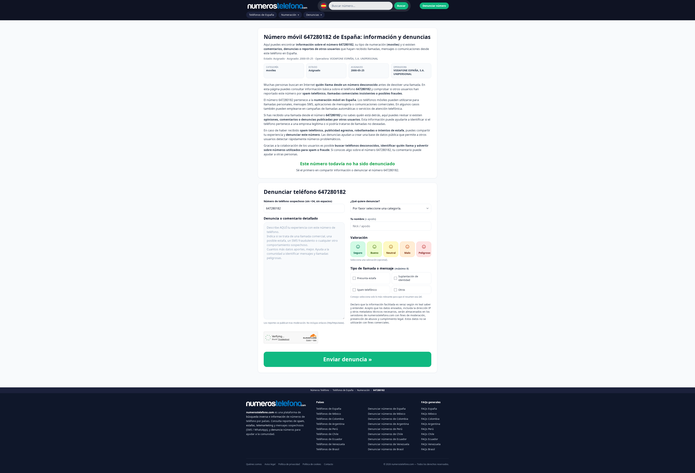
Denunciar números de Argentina (388, 424)
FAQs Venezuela (431, 444)
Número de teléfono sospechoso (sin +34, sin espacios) (298, 201)
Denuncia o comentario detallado (291, 218)
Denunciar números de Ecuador (387, 439)
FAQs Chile (427, 434)
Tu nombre (363, 219)
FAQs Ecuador (429, 439)
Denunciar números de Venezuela (388, 444)
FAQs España (429, 408)
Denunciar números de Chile (385, 434)
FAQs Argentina (430, 424)
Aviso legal (270, 464)
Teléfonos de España (261, 14)
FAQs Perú (427, 429)
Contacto (328, 464)
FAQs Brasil (428, 449)
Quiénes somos (254, 464)
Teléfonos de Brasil (327, 449)
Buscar (401, 5)
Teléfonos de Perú (327, 429)
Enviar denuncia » (347, 359)
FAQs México (429, 413)
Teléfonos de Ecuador (329, 439)
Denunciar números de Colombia (388, 419)
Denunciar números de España (387, 408)
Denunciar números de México (386, 413)
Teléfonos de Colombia (330, 419)
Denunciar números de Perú (385, 429)
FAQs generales (431, 402)
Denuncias (314, 14)
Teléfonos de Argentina (330, 424)
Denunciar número (434, 5)
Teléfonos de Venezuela (330, 444)
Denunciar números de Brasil (386, 449)
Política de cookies (312, 464)
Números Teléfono (319, 390)
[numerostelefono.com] (277, 5)
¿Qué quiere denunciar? (365, 201)
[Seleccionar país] (323, 5)
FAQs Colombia (430, 419)
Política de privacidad (289, 464)
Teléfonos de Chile (327, 434)
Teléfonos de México (328, 413)
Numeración (290, 14)
